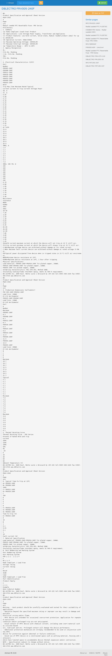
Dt (10, 3)
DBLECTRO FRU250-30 (95, 59)
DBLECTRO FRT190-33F (95, 66)
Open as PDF (99, 13)
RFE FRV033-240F (93, 23)
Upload (103, 3)
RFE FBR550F (91, 44)
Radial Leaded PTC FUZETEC (96, 27)
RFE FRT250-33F (92, 63)
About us (83, 653)
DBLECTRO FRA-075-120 (95, 56)
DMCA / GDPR (94, 653)
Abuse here (105, 654)
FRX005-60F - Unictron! (95, 47)
